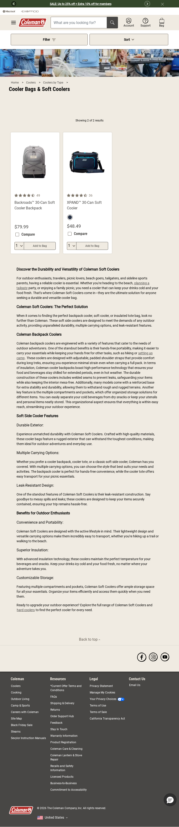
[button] (8, 3)
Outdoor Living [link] (20, 699)
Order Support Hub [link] (62, 716)
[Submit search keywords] (112, 22)
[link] (141, 657)
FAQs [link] (53, 696)
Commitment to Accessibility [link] (68, 789)
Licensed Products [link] (61, 776)
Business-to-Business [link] (63, 783)
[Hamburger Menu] (13, 22)
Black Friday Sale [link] (21, 725)
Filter (46, 39)
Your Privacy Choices (103, 699)
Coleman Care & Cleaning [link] (66, 748)
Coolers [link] (16, 686)
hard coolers (26, 610)
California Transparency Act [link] (107, 718)
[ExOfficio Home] (30, 11)
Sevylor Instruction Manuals (28, 738)
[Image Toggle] (55, 190)
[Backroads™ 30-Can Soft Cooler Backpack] (35, 193)
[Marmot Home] (9, 11)
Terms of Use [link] (98, 705)
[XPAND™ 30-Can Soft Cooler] (87, 193)
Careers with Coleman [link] (25, 712)
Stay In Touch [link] (58, 729)
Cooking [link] (16, 692)
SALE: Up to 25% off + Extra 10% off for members (80, 4)
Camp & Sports (20, 705)
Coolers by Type (53, 82)
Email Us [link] (134, 685)
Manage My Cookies (102, 692)
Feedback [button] (56, 722)
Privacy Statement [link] (101, 686)
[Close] (164, 3)
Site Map (16, 718)
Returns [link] (55, 709)
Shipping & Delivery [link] (62, 703)
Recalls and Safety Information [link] (61, 768)
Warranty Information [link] (64, 735)
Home (15, 82)
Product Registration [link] (63, 742)
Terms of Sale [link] (98, 712)
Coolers (31, 82)
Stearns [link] (16, 731)
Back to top (89, 639)
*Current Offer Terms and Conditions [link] (66, 688)
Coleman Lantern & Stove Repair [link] (66, 757)
